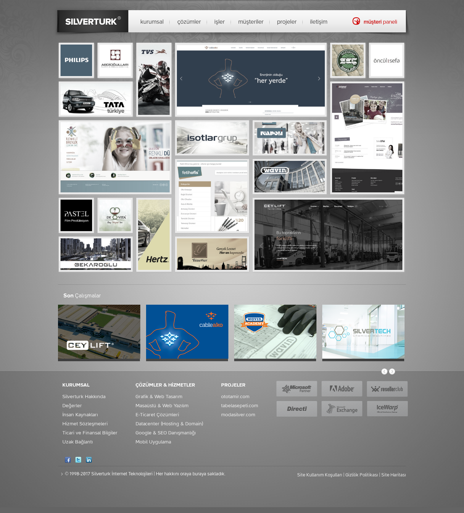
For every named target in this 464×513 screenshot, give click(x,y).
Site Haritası (393, 475)
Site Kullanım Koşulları (319, 475)
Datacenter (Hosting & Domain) (169, 423)
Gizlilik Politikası (361, 475)
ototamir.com (235, 396)
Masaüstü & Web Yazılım (162, 405)
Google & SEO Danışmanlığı (166, 432)
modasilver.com (238, 414)
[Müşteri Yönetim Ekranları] (374, 21)
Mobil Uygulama (153, 442)
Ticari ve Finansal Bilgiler (89, 432)
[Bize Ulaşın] (318, 22)
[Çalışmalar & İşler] (220, 22)
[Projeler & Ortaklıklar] (287, 22)
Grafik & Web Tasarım (159, 396)
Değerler (72, 405)
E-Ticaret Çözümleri (157, 414)
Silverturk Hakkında (83, 396)
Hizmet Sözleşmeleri (85, 423)
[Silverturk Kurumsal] (152, 22)
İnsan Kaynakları (80, 414)
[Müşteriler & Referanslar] (251, 22)
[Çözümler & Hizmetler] (189, 22)
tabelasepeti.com (239, 405)
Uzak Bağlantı (77, 442)
